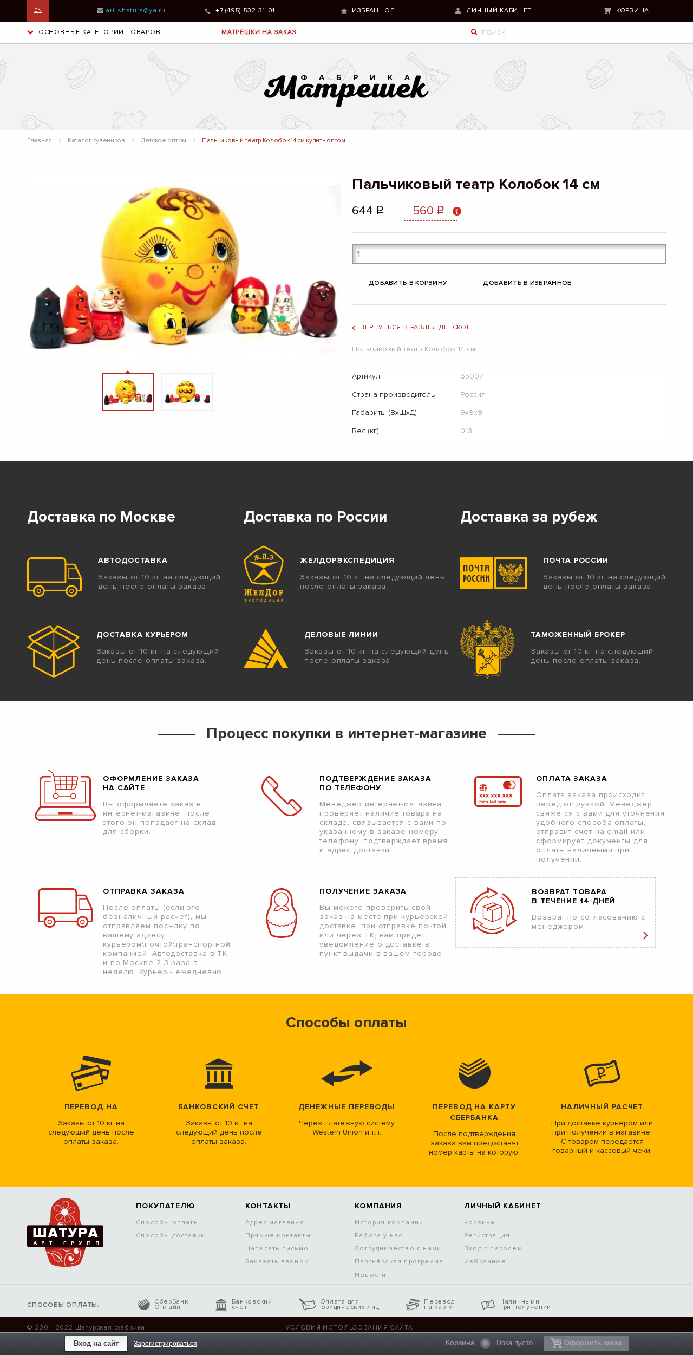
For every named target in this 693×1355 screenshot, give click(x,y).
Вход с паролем (493, 1249)
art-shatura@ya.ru (135, 10)
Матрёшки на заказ (259, 32)
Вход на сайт (96, 1343)
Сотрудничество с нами (398, 1249)
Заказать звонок (276, 1262)
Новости (370, 1275)
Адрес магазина (274, 1223)
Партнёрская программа (399, 1262)
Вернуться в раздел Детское (415, 327)
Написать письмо (277, 1249)
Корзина (632, 10)
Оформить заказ (593, 1343)
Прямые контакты (278, 1236)
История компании (389, 1223)
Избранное (373, 10)
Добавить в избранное (527, 283)
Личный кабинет (499, 10)
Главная (39, 140)
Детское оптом (163, 140)
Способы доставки (170, 1236)
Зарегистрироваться (165, 1343)
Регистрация (487, 1236)
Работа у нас (378, 1236)
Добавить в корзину (408, 283)
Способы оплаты (167, 1223)
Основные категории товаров (98, 32)
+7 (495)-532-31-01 (245, 10)
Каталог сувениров (96, 140)
